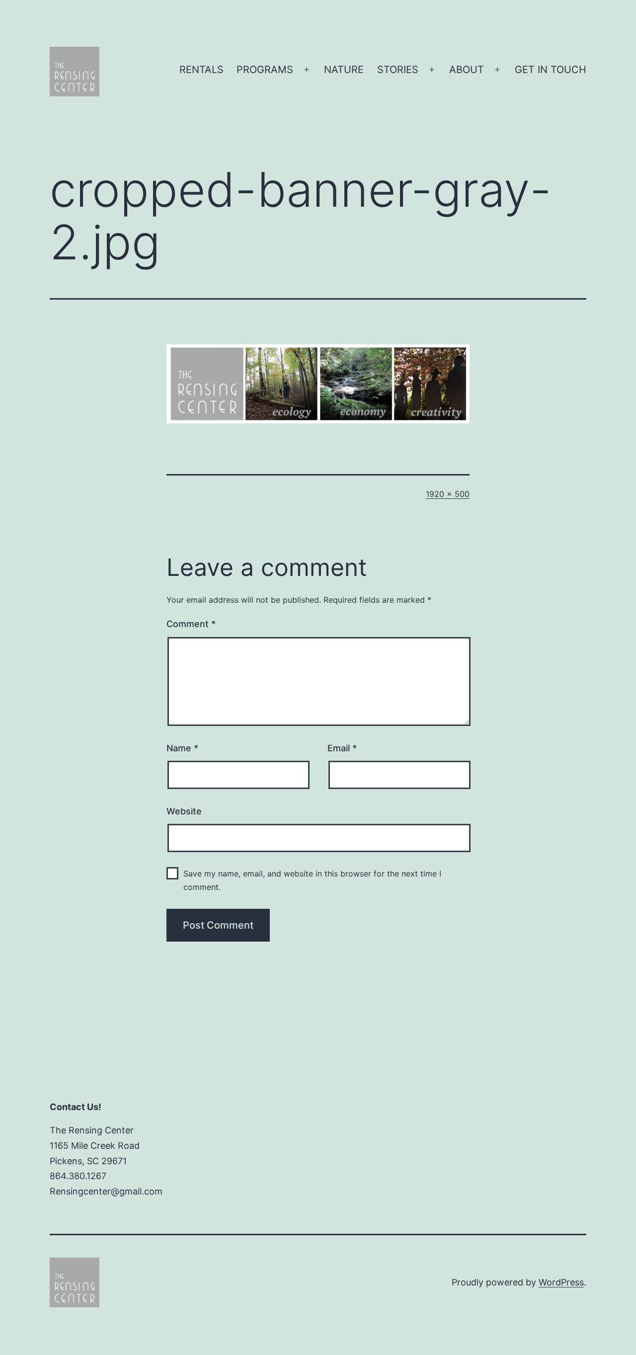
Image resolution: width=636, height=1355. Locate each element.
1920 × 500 (448, 494)
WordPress (561, 1282)
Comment (191, 624)
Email (342, 748)
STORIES (397, 70)
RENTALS (201, 70)
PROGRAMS (265, 70)
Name (182, 748)
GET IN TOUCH (550, 70)
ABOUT (466, 70)
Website (184, 811)
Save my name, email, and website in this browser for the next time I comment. (312, 880)
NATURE (344, 70)
